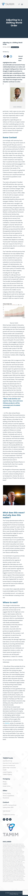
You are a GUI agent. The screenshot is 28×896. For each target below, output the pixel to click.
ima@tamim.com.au (9, 814)
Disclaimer (6, 798)
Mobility (7, 723)
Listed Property (7, 772)
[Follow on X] (10, 819)
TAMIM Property (7, 774)
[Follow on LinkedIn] (7, 819)
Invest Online (6, 786)
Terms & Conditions (8, 795)
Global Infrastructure (9, 765)
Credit (4, 770)
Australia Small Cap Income (11, 763)
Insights (5, 784)
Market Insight (15, 47)
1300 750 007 (6, 811)
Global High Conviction (9, 767)
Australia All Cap (7, 761)
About (4, 781)
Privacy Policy (7, 793)
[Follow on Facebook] (4, 819)
